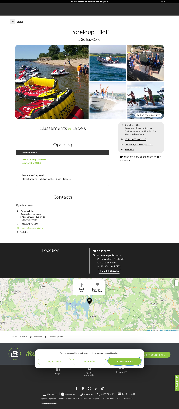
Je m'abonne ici (153, 354)
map (57, 373)
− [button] (176, 284)
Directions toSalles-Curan (97, 290)
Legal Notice (45, 403)
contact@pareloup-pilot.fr (139, 144)
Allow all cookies (125, 361)
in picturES (121, 372)
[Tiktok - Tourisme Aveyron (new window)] (102, 388)
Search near (81, 290)
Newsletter (176, 382)
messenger (37, 337)
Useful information (89, 374)
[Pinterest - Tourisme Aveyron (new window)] (96, 388)
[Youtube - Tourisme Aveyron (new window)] (83, 388)
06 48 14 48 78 (128, 394)
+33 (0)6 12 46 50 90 (135, 139)
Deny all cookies (54, 361)
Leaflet (149, 330)
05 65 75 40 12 (107, 394)
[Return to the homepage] (12, 21)
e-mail (24, 337)
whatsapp (88, 394)
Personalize (89, 361)
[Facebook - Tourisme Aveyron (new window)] (77, 388)
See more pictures (150, 115)
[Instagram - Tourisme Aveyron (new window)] (90, 388)
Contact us (52, 394)
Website (129, 149)
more (60, 337)
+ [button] (176, 281)
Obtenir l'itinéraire (109, 271)
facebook (51, 337)
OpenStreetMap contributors (169, 330)
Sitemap (54, 403)
